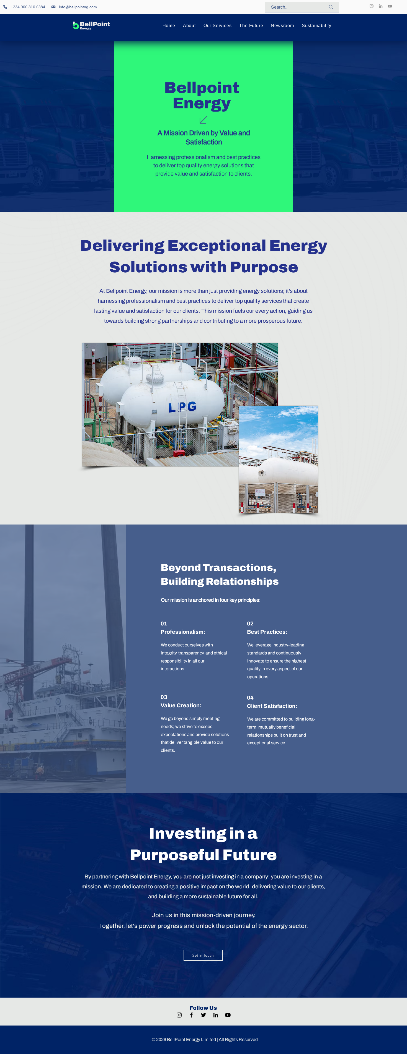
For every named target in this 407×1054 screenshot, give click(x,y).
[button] (189, 25)
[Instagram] (371, 6)
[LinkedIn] (380, 6)
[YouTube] (389, 6)
